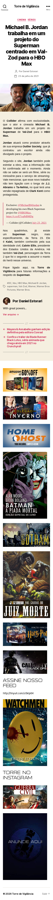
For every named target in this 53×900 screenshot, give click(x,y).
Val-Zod (23, 286)
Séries (32, 19)
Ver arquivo (11, 314)
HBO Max (22, 283)
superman (12, 286)
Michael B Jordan (37, 283)
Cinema (21, 19)
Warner (31, 286)
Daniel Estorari (30, 71)
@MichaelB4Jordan (28, 205)
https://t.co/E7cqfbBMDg (19, 216)
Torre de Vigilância (26, 6)
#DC (9, 283)
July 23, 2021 (39, 223)
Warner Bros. (23, 289)
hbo (14, 283)
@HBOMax (24, 212)
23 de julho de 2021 (28, 76)
